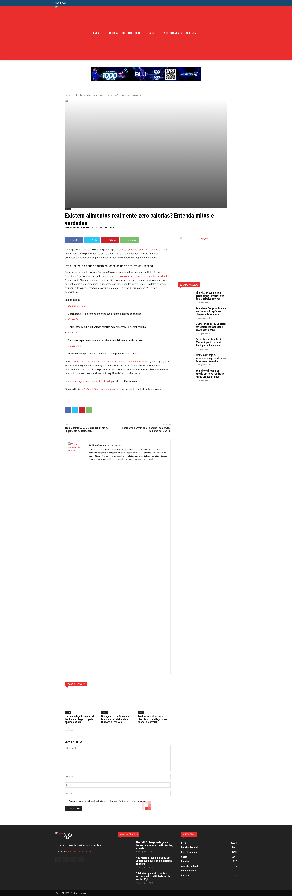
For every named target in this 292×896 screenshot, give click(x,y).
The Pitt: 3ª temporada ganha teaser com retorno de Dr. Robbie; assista (210, 295)
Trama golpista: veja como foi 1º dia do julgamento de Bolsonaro (87, 429)
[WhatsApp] (89, 410)
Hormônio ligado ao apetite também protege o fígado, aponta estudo (80, 719)
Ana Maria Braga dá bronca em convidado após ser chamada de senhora (211, 311)
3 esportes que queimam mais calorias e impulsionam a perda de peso (105, 340)
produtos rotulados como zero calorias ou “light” (142, 249)
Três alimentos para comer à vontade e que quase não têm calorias (103, 353)
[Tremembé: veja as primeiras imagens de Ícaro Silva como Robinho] (185, 359)
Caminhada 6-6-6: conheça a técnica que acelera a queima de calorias (104, 313)
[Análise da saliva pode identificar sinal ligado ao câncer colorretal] (154, 702)
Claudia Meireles (77, 306)
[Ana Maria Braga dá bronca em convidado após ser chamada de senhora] (185, 312)
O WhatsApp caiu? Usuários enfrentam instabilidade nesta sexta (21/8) (211, 326)
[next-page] (71, 729)
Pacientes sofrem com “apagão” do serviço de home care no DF (146, 429)
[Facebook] (221, 33)
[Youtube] (235, 33)
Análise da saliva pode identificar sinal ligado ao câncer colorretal (152, 719)
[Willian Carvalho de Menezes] (77, 556)
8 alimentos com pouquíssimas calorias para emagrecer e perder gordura (107, 327)
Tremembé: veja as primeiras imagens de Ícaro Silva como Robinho (211, 358)
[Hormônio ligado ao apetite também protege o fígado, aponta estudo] (81, 702)
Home (67, 95)
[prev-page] (67, 729)
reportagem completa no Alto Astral (91, 381)
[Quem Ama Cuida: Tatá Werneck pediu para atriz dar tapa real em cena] (185, 343)
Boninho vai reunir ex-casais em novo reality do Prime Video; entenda (210, 373)
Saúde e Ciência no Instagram (99, 389)
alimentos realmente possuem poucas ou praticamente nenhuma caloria (111, 361)
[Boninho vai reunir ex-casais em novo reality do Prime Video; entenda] (185, 374)
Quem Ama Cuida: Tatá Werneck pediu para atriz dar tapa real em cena (210, 342)
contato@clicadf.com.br (79, 851)
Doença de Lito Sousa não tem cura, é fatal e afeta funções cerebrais (115, 719)
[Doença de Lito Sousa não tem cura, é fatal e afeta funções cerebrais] (117, 702)
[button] (234, 3)
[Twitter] (230, 33)
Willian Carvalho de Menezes (80, 227)
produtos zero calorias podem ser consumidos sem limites (137, 276)
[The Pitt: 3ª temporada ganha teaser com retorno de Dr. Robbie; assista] (185, 296)
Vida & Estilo (74, 319)
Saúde (75, 95)
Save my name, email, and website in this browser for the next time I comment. (108, 801)
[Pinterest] (82, 410)
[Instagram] (225, 33)
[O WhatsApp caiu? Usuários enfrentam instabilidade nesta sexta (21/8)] (185, 327)
